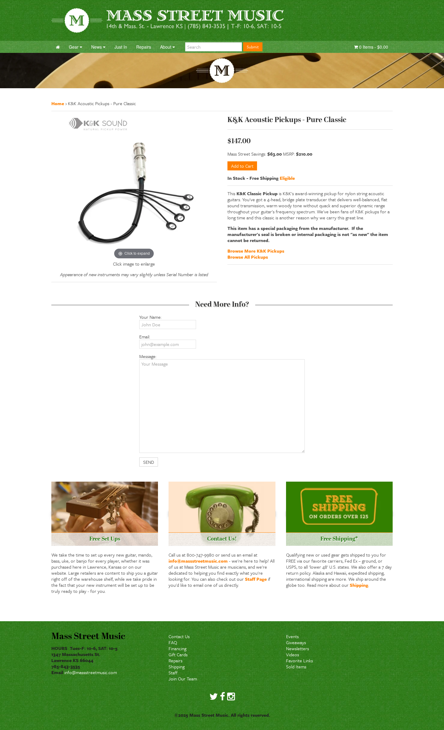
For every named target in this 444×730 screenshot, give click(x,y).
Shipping (359, 585)
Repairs (175, 660)
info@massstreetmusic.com (198, 560)
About (166, 47)
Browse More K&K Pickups (255, 250)
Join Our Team (183, 678)
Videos (292, 654)
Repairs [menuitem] (143, 47)
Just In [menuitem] (120, 47)
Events (292, 636)
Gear (74, 47)
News (97, 47)
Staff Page (256, 579)
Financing (177, 648)
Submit (253, 47)
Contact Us (179, 636)
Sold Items (296, 666)
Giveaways (296, 642)
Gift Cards (178, 654)
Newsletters (297, 648)
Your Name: (150, 317)
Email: (144, 336)
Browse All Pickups (247, 257)
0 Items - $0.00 (373, 47)
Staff (173, 672)
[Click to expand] (134, 187)
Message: (147, 356)
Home (57, 103)
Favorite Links (299, 660)
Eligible (287, 178)
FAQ (173, 642)
